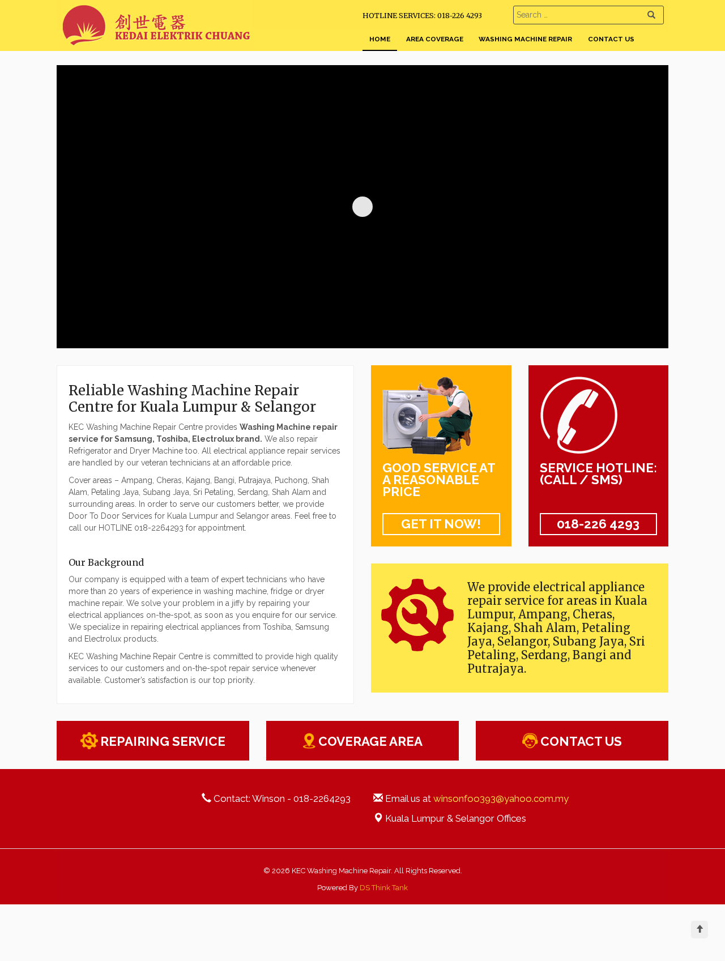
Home (379, 39)
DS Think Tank (384, 887)
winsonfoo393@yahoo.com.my (501, 798)
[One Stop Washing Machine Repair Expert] (157, 43)
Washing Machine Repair (525, 39)
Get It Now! (441, 523)
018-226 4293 (598, 523)
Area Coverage (434, 39)
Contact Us (611, 39)
